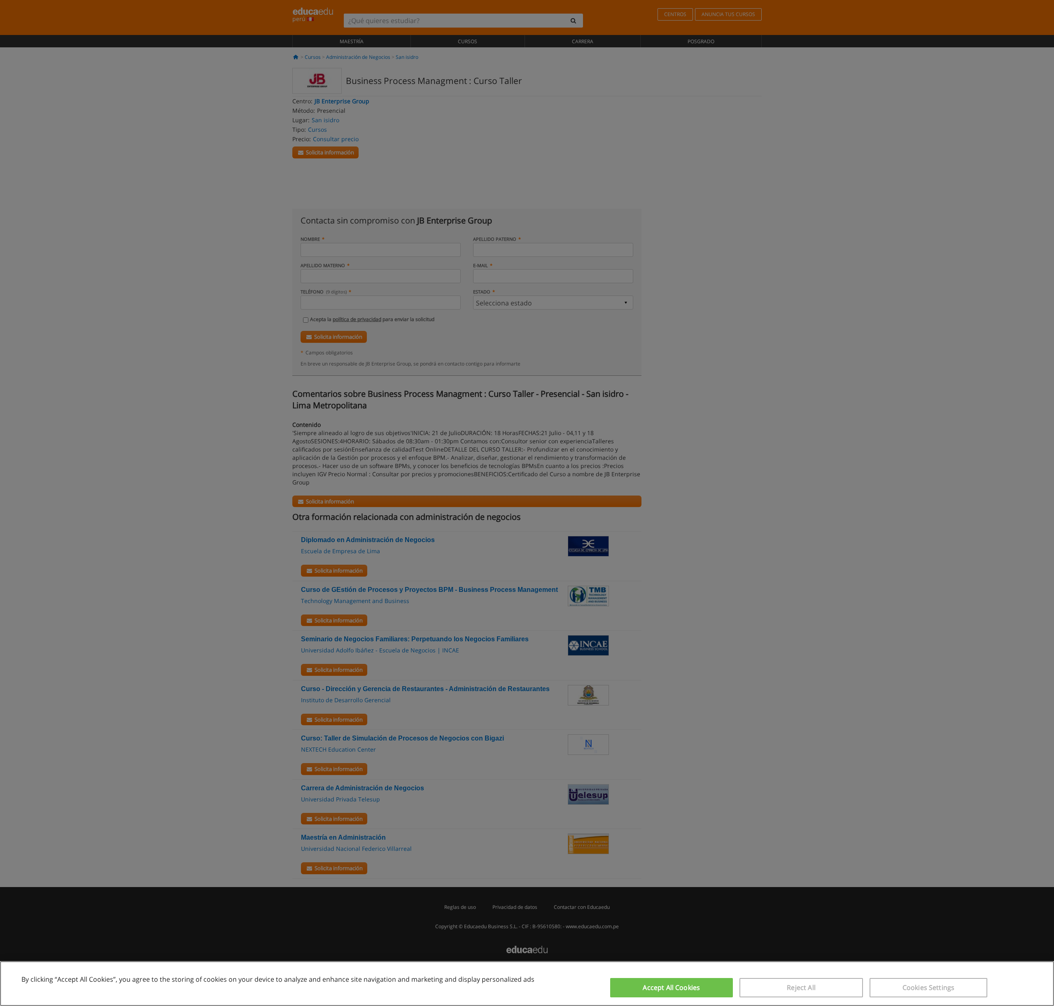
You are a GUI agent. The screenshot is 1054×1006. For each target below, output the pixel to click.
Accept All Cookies (671, 987)
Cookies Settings (928, 987)
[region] (527, 983)
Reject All (801, 987)
